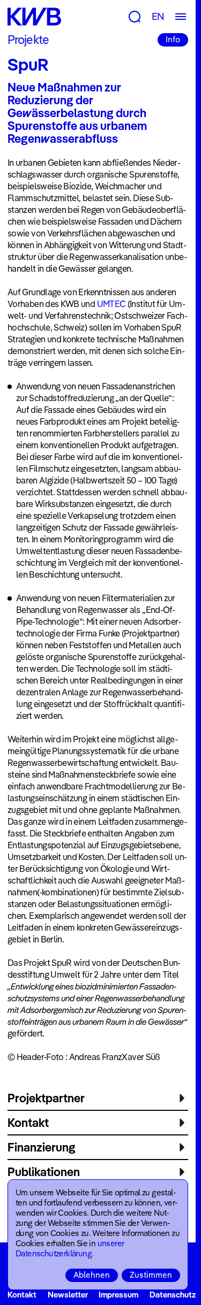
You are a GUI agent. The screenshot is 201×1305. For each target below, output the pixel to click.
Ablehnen (91, 1275)
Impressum (118, 1294)
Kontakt (22, 1294)
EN (158, 16)
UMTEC (111, 303)
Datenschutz (173, 1294)
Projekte (28, 39)
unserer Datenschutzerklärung (70, 1248)
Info (173, 39)
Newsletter (68, 1294)
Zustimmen (151, 1275)
